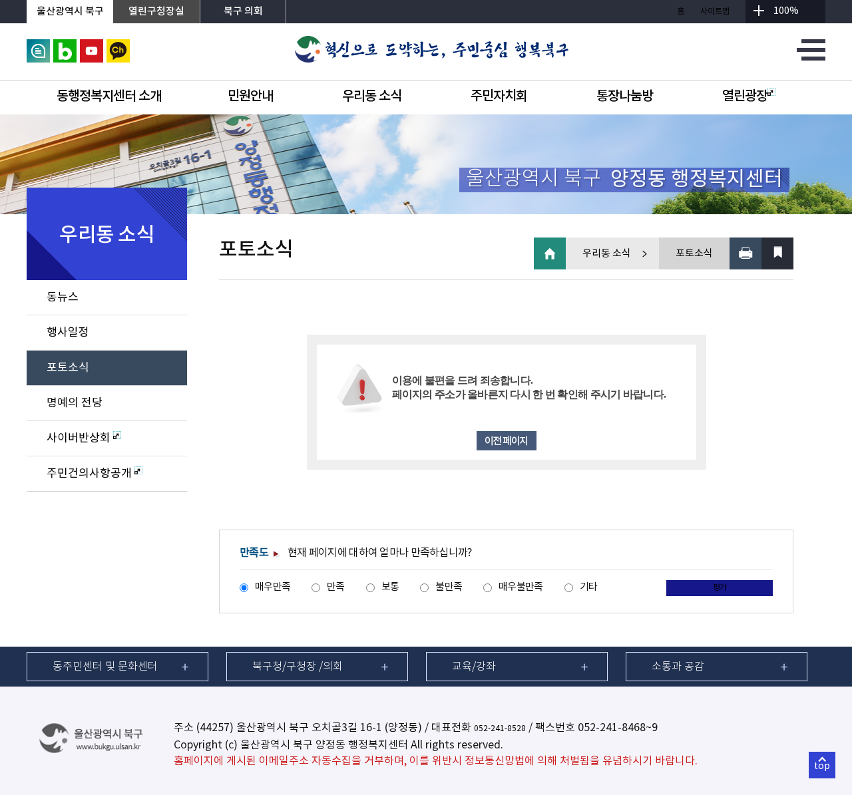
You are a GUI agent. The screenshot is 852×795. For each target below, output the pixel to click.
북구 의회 (243, 11)
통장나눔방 (624, 96)
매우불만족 (520, 587)
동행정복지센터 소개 (109, 96)
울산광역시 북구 (70, 11)
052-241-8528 (500, 728)
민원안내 (250, 96)
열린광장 (744, 96)
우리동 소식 (371, 96)
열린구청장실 (156, 11)
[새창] (38, 46)
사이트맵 (715, 11)
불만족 (448, 587)
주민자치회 (499, 96)
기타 (589, 587)
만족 (336, 587)
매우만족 (272, 587)
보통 (390, 587)
